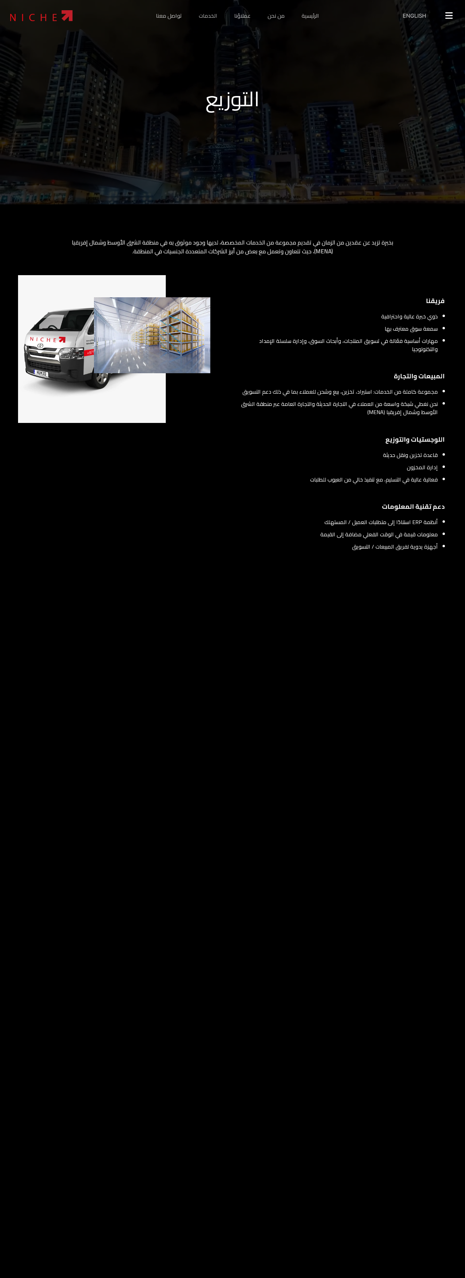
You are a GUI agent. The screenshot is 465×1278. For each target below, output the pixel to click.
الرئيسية (310, 16)
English (414, 15)
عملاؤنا (242, 16)
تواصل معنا (169, 16)
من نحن (276, 16)
